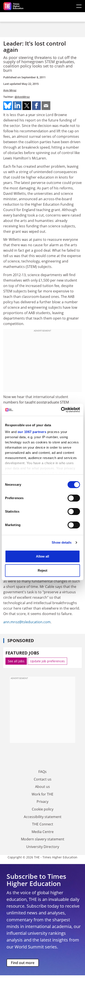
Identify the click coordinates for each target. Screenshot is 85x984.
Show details (61, 542)
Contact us (42, 779)
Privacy (42, 801)
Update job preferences (47, 661)
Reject (42, 570)
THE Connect (42, 824)
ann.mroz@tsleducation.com (27, 622)
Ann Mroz (9, 90)
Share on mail (46, 105)
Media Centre (43, 831)
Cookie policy (42, 809)
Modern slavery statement (42, 839)
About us (42, 786)
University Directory (42, 846)
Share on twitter (26, 105)
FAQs (42, 771)
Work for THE (42, 794)
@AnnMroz (22, 97)
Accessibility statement (42, 816)
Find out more (22, 962)
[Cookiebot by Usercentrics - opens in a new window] (61, 410)
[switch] (74, 498)
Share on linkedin (17, 105)
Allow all (42, 556)
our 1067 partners (32, 432)
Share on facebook (36, 105)
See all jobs (16, 661)
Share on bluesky (7, 105)
